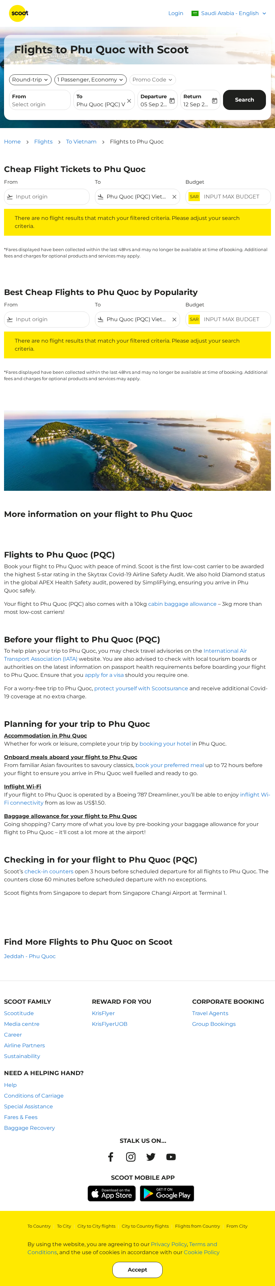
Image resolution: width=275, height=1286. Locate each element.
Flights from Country (197, 1226)
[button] (90, 79)
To (79, 96)
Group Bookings (214, 1024)
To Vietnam (81, 141)
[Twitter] (151, 1157)
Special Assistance (28, 1106)
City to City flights (96, 1226)
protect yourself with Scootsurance (141, 688)
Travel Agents (210, 1013)
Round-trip (27, 79)
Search (244, 100)
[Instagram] (131, 1157)
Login (175, 13)
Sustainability (22, 1056)
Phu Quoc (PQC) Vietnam (100, 104)
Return (192, 96)
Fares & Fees (21, 1117)
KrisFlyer (103, 1013)
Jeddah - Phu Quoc (30, 956)
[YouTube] (171, 1157)
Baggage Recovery (29, 1128)
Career (13, 1035)
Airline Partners (24, 1045)
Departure (154, 96)
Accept (137, 1270)
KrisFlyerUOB (109, 1024)
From (19, 96)
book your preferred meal (169, 765)
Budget (194, 182)
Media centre (22, 1024)
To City (64, 1226)
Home (12, 141)
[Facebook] (111, 1157)
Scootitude (19, 1013)
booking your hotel (165, 744)
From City (237, 1226)
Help (10, 1085)
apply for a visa (104, 675)
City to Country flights (145, 1226)
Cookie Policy (202, 1252)
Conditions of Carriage (34, 1096)
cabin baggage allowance (182, 604)
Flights (43, 141)
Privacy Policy (169, 1244)
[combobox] (51, 197)
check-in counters (48, 871)
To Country (39, 1226)
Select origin (29, 104)
